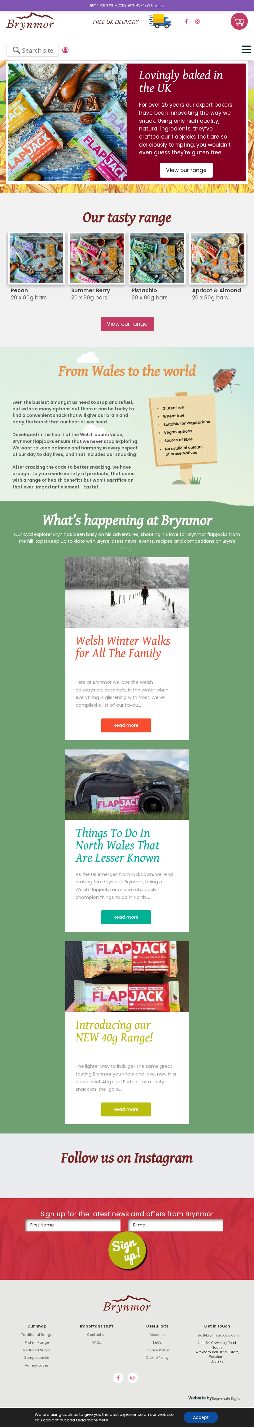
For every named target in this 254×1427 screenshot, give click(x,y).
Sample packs (36, 1357)
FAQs (96, 1342)
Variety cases (37, 1365)
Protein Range (37, 1342)
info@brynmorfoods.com (217, 1335)
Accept (201, 1417)
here (103, 1420)
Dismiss (157, 5)
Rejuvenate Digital (227, 1398)
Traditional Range (36, 1334)
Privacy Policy (157, 1350)
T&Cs (157, 1342)
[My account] (66, 50)
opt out (59, 1420)
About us (157, 1334)
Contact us (97, 1334)
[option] (127, 122)
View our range (186, 170)
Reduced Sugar (36, 1350)
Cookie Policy (157, 1357)
